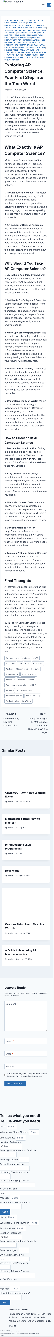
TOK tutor (30, 57)
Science (8, 52)
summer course (31, 55)
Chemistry (41, 28)
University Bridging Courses (14, 1180)
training (40, 57)
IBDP (25, 42)
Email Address (8, 1137)
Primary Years (27, 50)
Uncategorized (11, 60)
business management (15, 23)
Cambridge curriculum (23, 28)
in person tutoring (25, 690)
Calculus (29, 25)
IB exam (10, 690)
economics (20, 35)
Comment (12, 1004)
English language (22, 38)
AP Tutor (14, 20)
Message (5, 1198)
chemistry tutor (12, 30)
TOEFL (20, 57)
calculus (35, 669)
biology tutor (36, 20)
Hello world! (12, 870)
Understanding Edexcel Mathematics (11, 720)
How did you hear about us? (15, 1202)
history (8, 42)
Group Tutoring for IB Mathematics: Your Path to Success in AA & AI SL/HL (38, 723)
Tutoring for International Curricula (18, 1150)
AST (27, 663)
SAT (37, 50)
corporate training (27, 33)
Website (10, 1066)
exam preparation (31, 40)
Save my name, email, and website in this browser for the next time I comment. (27, 1074)
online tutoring (12, 701)
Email (9, 1054)
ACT (6, 20)
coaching (10, 680)
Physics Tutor (11, 50)
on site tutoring (33, 696)
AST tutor (37, 663)
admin (9, 90)
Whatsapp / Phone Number (14, 1132)
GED (43, 40)
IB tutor (18, 42)
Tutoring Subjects (9, 1159)
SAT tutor (26, 701)
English (8, 38)
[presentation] (26, 772)
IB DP (33, 685)
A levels (26, 658)
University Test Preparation (14, 1172)
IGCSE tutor (34, 42)
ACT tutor (10, 663)
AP (20, 663)
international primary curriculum (21, 45)
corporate (11, 33)
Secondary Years (21, 52)
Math (21, 48)
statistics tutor (14, 55)
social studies (39, 52)
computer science (26, 680)
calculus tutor (12, 674)
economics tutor (35, 35)
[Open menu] (43, 5)
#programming (12, 658)
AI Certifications (8, 1188)
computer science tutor (34, 30)
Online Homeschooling (12, 1164)
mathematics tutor (35, 48)
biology (24, 20)
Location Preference (10, 1142)
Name (10, 1041)
